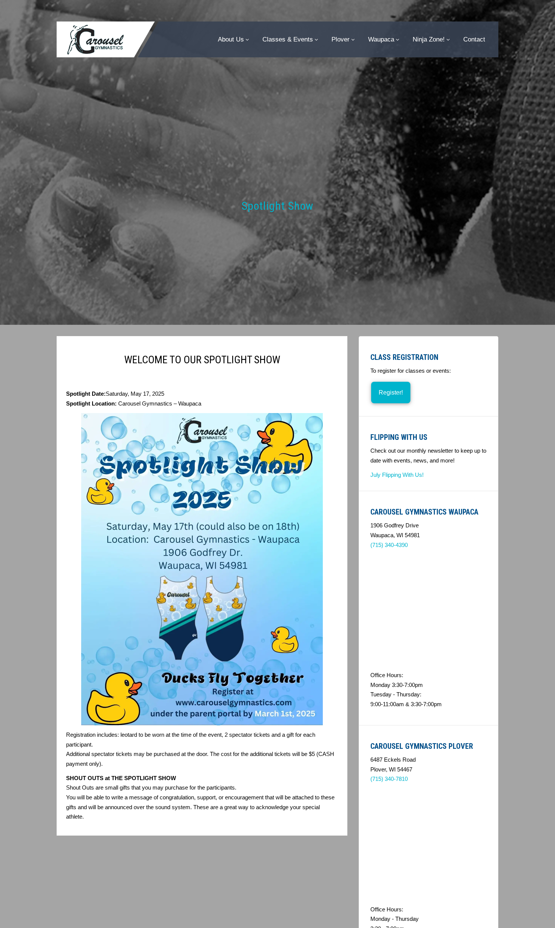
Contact (474, 39)
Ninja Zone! (429, 39)
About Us (231, 39)
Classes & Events (287, 39)
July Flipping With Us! (397, 475)
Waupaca (381, 39)
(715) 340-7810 (389, 779)
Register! (391, 392)
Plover (340, 39)
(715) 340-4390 (389, 545)
